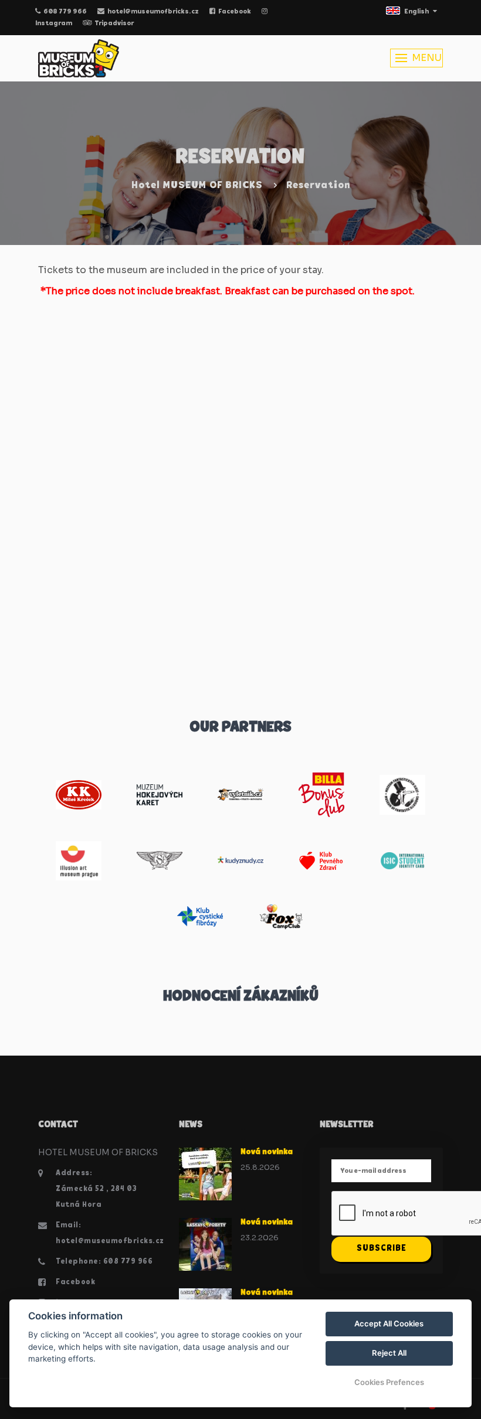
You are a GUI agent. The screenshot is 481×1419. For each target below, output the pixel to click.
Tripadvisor (114, 23)
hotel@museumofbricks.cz (153, 11)
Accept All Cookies (389, 1323)
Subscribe (382, 1248)
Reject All (389, 1352)
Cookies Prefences (389, 1382)
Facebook (234, 11)
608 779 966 (65, 11)
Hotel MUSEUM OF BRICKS (197, 186)
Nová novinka (266, 1152)
